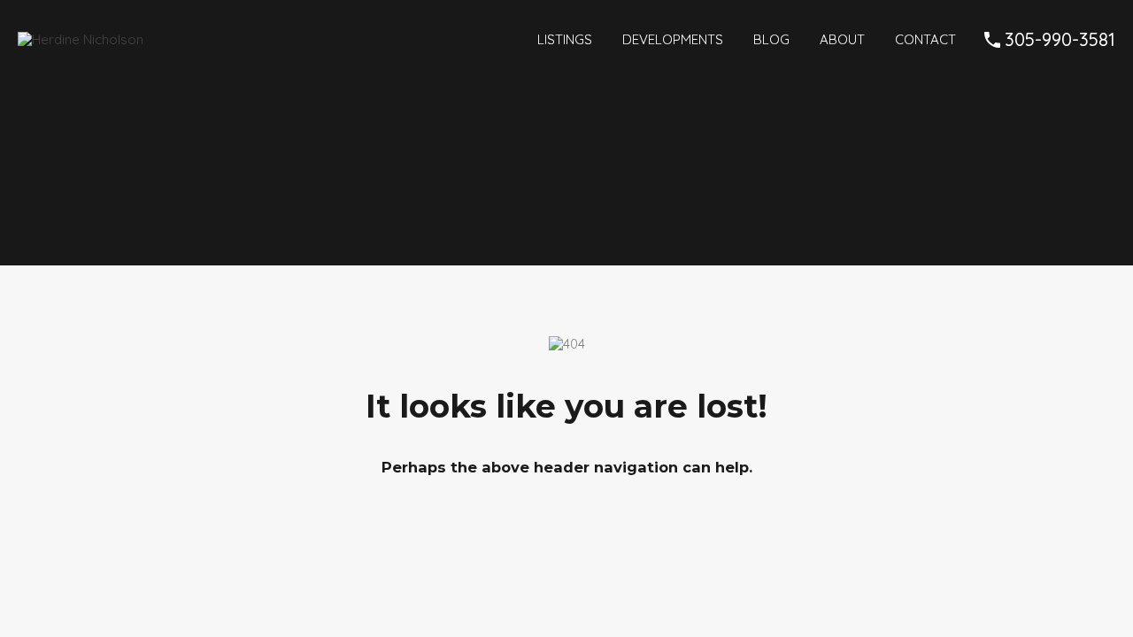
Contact (925, 39)
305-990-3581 (1060, 39)
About (842, 39)
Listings (564, 39)
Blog (771, 39)
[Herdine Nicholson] (80, 39)
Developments (672, 39)
